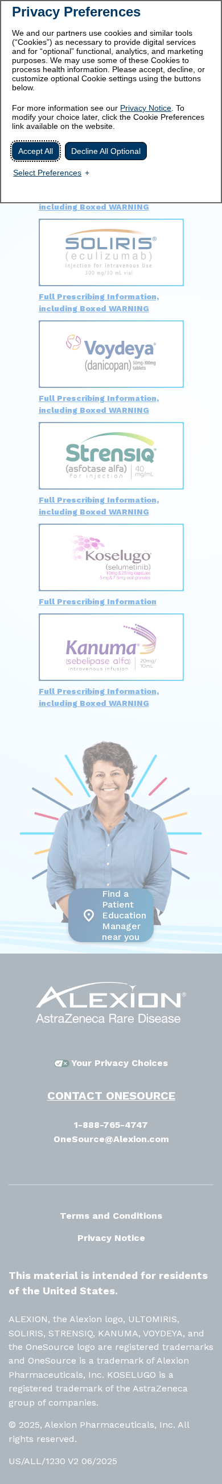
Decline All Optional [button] (106, 151)
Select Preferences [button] (47, 172)
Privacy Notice (145, 107)
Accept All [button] (35, 151)
